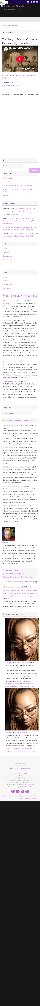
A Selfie (5, 195)
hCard (13, 782)
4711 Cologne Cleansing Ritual (12, 506)
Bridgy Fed (31, 784)
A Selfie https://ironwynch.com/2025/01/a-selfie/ (17, 582)
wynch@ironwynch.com (20, 773)
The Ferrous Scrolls (13, 6)
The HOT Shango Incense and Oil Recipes (15, 425)
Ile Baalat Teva (31, 296)
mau (4, 227)
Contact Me (12, 796)
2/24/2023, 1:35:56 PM (22, 663)
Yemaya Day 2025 (8, 320)
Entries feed (6, 252)
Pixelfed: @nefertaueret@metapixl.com (18, 577)
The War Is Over (8, 182)
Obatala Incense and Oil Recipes (12, 486)
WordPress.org (7, 260)
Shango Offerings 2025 (10, 381)
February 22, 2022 (10, 85)
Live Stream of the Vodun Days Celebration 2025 (18, 185)
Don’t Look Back (8, 178)
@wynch (36, 796)
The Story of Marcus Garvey (24, 75)
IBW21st (4, 78)
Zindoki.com (28, 420)
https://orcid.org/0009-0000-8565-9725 (21, 787)
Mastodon (20, 766)
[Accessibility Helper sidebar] (2, 2)
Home (5, 796)
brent (4, 233)
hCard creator (26, 782)
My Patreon (21, 796)
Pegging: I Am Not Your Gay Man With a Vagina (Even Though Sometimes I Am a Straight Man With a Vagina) (19, 220)
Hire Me (29, 796)
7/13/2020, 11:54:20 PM (22, 732)
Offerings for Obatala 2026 (11, 301)
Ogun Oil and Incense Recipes (12, 447)
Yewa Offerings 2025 (9, 340)
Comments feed (7, 256)
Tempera (27, 798)
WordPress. (35, 798)
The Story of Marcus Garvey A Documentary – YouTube (19, 41)
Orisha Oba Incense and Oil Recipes (13, 467)
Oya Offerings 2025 (9, 362)
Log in (5, 248)
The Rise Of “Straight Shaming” (27, 208)
